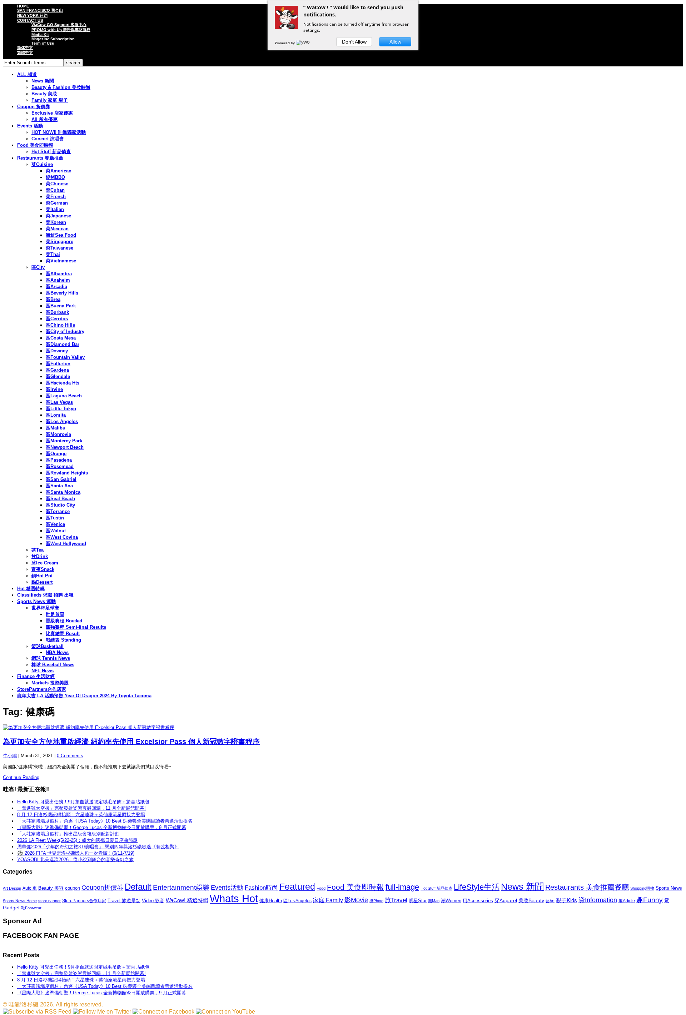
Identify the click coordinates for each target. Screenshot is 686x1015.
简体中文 (25, 47)
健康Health (270, 900)
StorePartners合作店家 (41, 689)
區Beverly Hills (62, 293)
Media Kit (40, 34)
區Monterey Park (64, 440)
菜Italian (55, 209)
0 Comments (70, 755)
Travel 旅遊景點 (124, 900)
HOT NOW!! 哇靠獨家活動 (58, 132)
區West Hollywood (66, 543)
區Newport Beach (65, 447)
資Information (597, 900)
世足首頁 (55, 614)
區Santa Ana (59, 485)
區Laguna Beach (64, 395)
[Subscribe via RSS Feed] (37, 1012)
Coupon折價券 (102, 887)
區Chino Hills (60, 325)
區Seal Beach (60, 498)
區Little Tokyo (61, 408)
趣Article (626, 900)
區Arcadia (56, 286)
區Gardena (57, 370)
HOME (23, 6)
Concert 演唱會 (47, 138)
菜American (58, 171)
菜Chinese (57, 183)
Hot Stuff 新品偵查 (51, 151)
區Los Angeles (62, 421)
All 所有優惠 (44, 119)
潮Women (451, 900)
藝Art (550, 901)
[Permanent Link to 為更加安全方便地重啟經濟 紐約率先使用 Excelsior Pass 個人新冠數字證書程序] (343, 727)
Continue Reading (21, 777)
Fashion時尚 (261, 887)
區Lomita (56, 415)
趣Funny (649, 900)
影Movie (356, 900)
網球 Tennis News (50, 658)
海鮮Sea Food (61, 235)
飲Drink (39, 556)
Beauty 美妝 (44, 93)
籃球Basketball (47, 646)
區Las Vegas (59, 402)
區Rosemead (60, 466)
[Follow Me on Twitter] (102, 1012)
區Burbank (57, 312)
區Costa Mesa (61, 338)
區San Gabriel (61, 479)
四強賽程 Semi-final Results (76, 627)
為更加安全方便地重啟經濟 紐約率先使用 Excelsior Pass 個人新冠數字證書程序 (131, 741)
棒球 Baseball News (52, 664)
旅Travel (396, 900)
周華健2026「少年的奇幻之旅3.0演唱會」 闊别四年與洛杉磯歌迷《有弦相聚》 (98, 846)
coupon (72, 888)
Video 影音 (153, 900)
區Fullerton (58, 363)
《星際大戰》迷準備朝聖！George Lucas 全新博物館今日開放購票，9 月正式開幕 (101, 827)
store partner (49, 901)
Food (321, 888)
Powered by (285, 42)
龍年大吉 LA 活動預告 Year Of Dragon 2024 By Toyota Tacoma (84, 695)
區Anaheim (58, 280)
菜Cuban (55, 190)
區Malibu (55, 428)
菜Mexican (57, 228)
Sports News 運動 (36, 601)
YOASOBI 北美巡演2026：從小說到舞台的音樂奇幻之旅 (75, 859)
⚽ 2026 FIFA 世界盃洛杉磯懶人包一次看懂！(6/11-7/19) (75, 853)
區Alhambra (59, 273)
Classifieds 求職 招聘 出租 (45, 595)
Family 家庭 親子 (49, 100)
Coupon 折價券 (33, 106)
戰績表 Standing (63, 640)
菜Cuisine (42, 164)
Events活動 (227, 887)
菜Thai (53, 254)
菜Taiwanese (59, 248)
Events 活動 (30, 126)
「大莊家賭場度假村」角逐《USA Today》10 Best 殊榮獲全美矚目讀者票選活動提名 (105, 821)
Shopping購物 (642, 888)
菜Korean (56, 222)
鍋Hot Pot (42, 575)
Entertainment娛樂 (181, 887)
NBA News (57, 652)
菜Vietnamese (61, 260)
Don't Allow (354, 42)
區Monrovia (58, 434)
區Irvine (54, 389)
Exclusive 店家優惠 (52, 113)
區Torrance (58, 511)
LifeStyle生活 (476, 887)
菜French (56, 196)
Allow (395, 42)
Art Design (12, 888)
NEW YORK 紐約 (32, 15)
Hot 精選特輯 (31, 588)
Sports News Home (20, 901)
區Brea (53, 299)
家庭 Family (328, 900)
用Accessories (478, 900)
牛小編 (10, 755)
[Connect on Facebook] (163, 1012)
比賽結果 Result (63, 633)
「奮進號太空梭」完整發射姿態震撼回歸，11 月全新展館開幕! (81, 808)
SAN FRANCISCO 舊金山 (40, 10)
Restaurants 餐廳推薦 (40, 158)
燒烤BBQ (55, 177)
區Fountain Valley (65, 357)
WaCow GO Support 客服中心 (58, 24)
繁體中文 (25, 52)
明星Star (418, 900)
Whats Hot (234, 898)
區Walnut (56, 530)
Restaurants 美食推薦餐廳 (587, 887)
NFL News (42, 670)
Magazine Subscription (53, 39)
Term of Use (42, 43)
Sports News (669, 888)
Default (138, 886)
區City (38, 267)
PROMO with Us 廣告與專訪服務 (60, 29)
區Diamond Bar (62, 344)
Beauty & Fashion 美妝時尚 (60, 87)
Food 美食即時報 (35, 145)
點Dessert (42, 582)
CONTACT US (30, 20)
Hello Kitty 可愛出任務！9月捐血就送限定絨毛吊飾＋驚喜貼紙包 (83, 801)
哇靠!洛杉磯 (24, 1004)
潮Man (433, 901)
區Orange (56, 453)
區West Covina (62, 537)
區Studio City (60, 505)
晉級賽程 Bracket (64, 620)
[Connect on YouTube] (225, 1012)
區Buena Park (61, 305)
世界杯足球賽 (45, 607)
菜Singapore (59, 241)
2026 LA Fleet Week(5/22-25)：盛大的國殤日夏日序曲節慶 (77, 840)
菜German (57, 203)
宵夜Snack (42, 569)
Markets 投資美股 (50, 682)
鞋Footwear (31, 908)
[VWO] (303, 42)
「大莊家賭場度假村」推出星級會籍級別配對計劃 (68, 833)
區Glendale (58, 376)
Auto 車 (30, 888)
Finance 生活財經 (36, 676)
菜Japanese (58, 215)
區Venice (55, 524)
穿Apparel (505, 900)
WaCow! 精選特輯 (187, 900)
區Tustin (55, 518)
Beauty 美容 (51, 888)
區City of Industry (65, 331)
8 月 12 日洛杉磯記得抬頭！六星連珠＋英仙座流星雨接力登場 (81, 814)
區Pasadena (59, 460)
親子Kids (566, 900)
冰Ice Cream (44, 563)
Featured (297, 886)
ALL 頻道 (27, 74)
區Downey (57, 350)
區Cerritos (57, 318)
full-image (402, 887)
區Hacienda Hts (62, 383)
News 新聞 (42, 81)
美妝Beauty (531, 900)
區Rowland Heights (67, 473)
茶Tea (37, 550)
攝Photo (376, 901)
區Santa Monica (63, 492)
